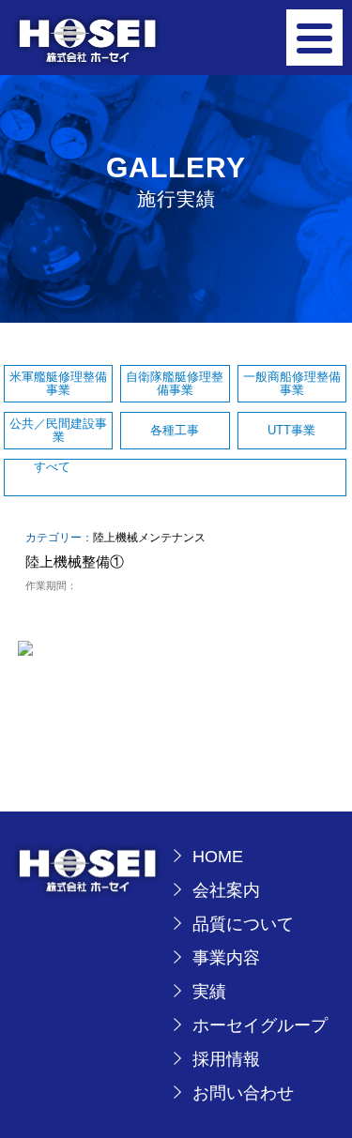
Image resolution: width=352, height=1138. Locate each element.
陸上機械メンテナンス (149, 537)
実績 (209, 991)
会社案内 (226, 890)
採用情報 (226, 1059)
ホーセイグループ (260, 1025)
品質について (243, 924)
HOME (217, 856)
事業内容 (226, 957)
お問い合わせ (243, 1093)
